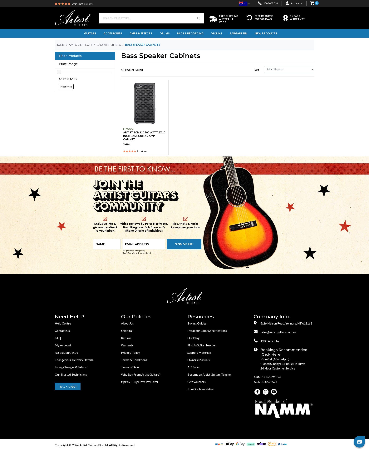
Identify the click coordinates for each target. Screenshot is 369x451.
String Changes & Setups (71, 367)
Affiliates (193, 367)
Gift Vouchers (196, 382)
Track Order (67, 386)
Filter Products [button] (70, 56)
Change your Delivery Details (74, 360)
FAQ (58, 338)
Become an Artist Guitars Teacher (209, 374)
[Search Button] (198, 18)
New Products (266, 33)
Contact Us (62, 330)
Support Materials (199, 352)
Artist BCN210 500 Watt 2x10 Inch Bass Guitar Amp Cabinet (144, 136)
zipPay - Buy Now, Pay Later (139, 382)
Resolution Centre (66, 352)
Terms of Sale (130, 367)
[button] (312, 3)
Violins (216, 33)
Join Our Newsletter (200, 389)
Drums (165, 33)
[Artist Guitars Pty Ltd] (73, 18)
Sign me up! (184, 244)
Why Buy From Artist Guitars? (141, 374)
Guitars (90, 33)
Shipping (126, 330)
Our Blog (193, 338)
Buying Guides (196, 323)
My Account (63, 345)
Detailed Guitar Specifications (207, 330)
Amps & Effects (141, 33)
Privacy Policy (130, 352)
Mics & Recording (190, 33)
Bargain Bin (238, 33)
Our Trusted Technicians (71, 374)
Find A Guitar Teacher (201, 345)
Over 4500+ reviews (82, 3)
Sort (256, 70)
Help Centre (63, 323)
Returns (126, 338)
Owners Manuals (198, 360)
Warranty (127, 345)
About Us (127, 323)
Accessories (113, 33)
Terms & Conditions (134, 360)
